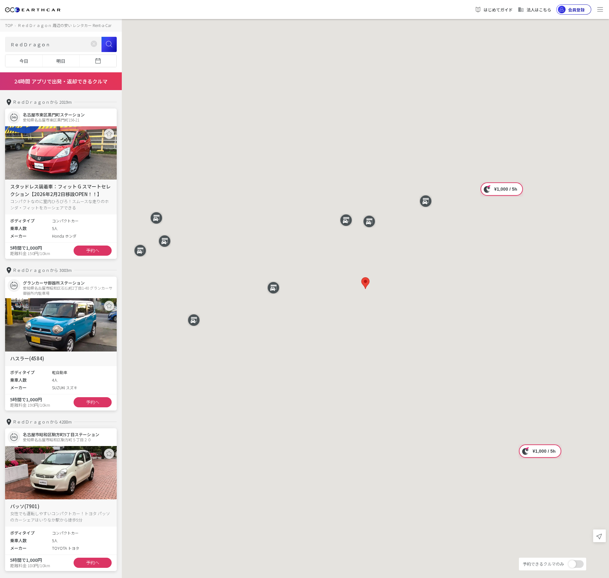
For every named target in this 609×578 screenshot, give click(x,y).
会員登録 (576, 10)
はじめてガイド (498, 10)
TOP (9, 25)
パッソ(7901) (24, 506)
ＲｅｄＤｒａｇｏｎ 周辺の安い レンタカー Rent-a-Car (64, 25)
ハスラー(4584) (27, 358)
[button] (365, 283)
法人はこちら (539, 10)
